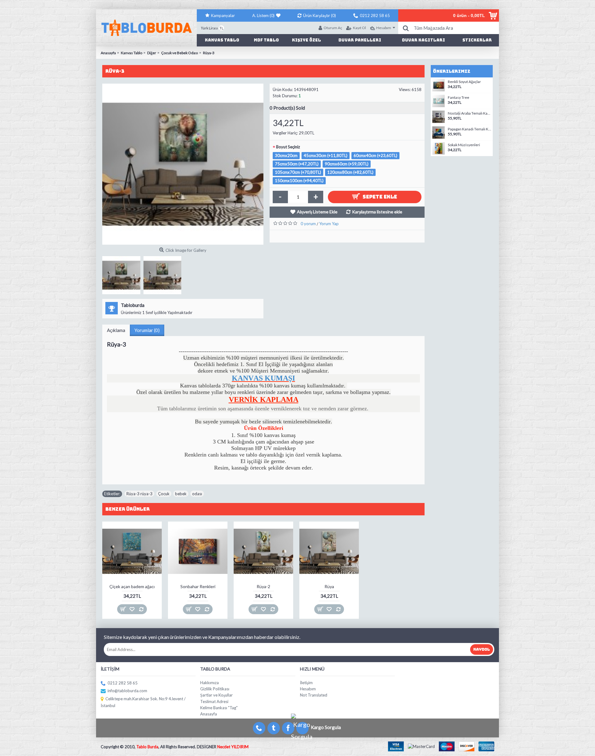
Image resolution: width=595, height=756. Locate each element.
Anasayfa (208, 713)
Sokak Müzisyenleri (464, 145)
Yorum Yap (329, 223)
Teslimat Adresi (214, 701)
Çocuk (164, 493)
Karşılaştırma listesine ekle (377, 211)
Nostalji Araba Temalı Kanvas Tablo (469, 113)
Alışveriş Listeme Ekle (317, 211)
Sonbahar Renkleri (197, 586)
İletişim (306, 682)
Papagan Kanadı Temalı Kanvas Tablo (469, 129)
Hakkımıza (209, 682)
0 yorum (308, 223)
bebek (181, 493)
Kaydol (481, 649)
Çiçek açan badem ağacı (132, 586)
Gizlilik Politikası (214, 688)
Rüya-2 (263, 586)
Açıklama (116, 330)
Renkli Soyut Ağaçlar (464, 82)
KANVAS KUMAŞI (263, 378)
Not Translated (313, 695)
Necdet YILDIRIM (233, 746)
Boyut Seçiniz (288, 146)
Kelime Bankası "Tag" (219, 707)
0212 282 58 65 (123, 682)
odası (197, 493)
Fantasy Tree (458, 97)
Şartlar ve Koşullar (216, 695)
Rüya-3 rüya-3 (139, 493)
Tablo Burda (147, 746)
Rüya (329, 586)
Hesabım (308, 688)
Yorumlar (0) (147, 330)
